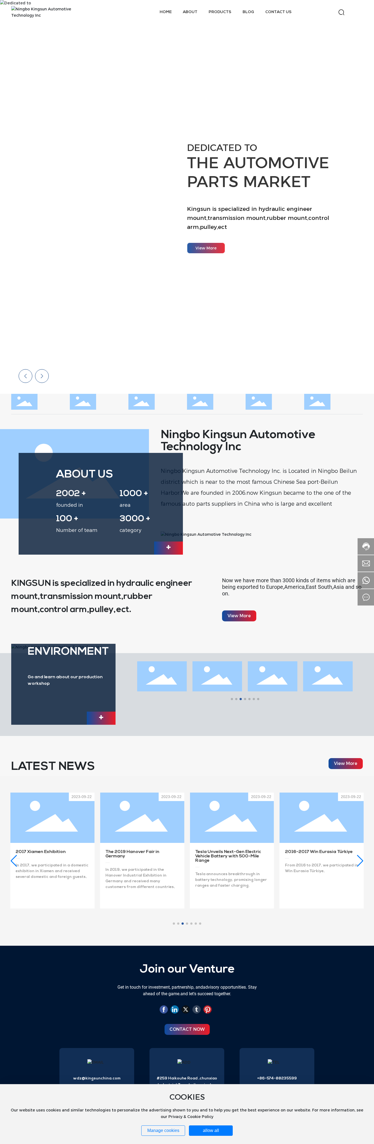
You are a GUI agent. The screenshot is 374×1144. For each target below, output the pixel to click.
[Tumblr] (196, 1010)
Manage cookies (163, 1130)
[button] (360, 197)
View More (206, 248)
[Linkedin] (175, 1010)
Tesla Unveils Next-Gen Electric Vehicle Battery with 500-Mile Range (228, 856)
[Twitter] (186, 1010)
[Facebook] (164, 1010)
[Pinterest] (207, 1010)
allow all (211, 1130)
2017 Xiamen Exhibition (41, 852)
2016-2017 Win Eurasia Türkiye (319, 852)
